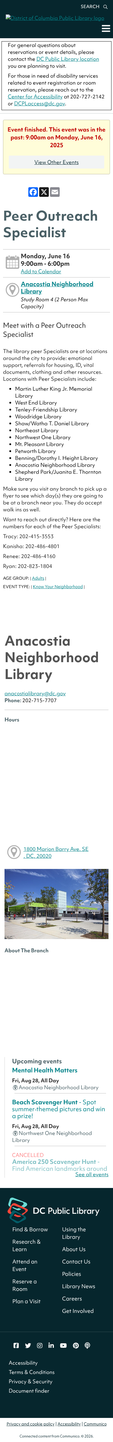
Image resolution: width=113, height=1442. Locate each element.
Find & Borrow (30, 1229)
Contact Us (76, 1261)
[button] (106, 28)
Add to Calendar (41, 271)
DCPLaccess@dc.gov (39, 103)
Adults (38, 578)
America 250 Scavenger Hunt (59, 1169)
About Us (74, 1249)
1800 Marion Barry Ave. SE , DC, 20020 (56, 852)
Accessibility (23, 1362)
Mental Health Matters (44, 1070)
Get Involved (78, 1311)
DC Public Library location (67, 58)
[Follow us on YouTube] (63, 1346)
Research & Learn (26, 1245)
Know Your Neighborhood (58, 586)
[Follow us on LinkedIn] (51, 1346)
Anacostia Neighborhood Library (57, 287)
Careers (72, 1298)
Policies (71, 1274)
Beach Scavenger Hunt (58, 1109)
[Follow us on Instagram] (39, 1346)
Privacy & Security (30, 1381)
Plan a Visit (26, 1301)
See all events (91, 1174)
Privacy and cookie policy (31, 1424)
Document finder (29, 1390)
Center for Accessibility (35, 96)
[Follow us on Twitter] (28, 1346)
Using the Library (74, 1233)
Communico (95, 1424)
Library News (78, 1286)
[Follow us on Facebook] (16, 1346)
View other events (56, 162)
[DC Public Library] (53, 1209)
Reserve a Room (24, 1285)
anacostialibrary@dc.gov (35, 693)
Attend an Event (24, 1265)
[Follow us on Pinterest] (76, 1346)
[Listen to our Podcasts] (87, 1346)
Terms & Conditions (32, 1372)
